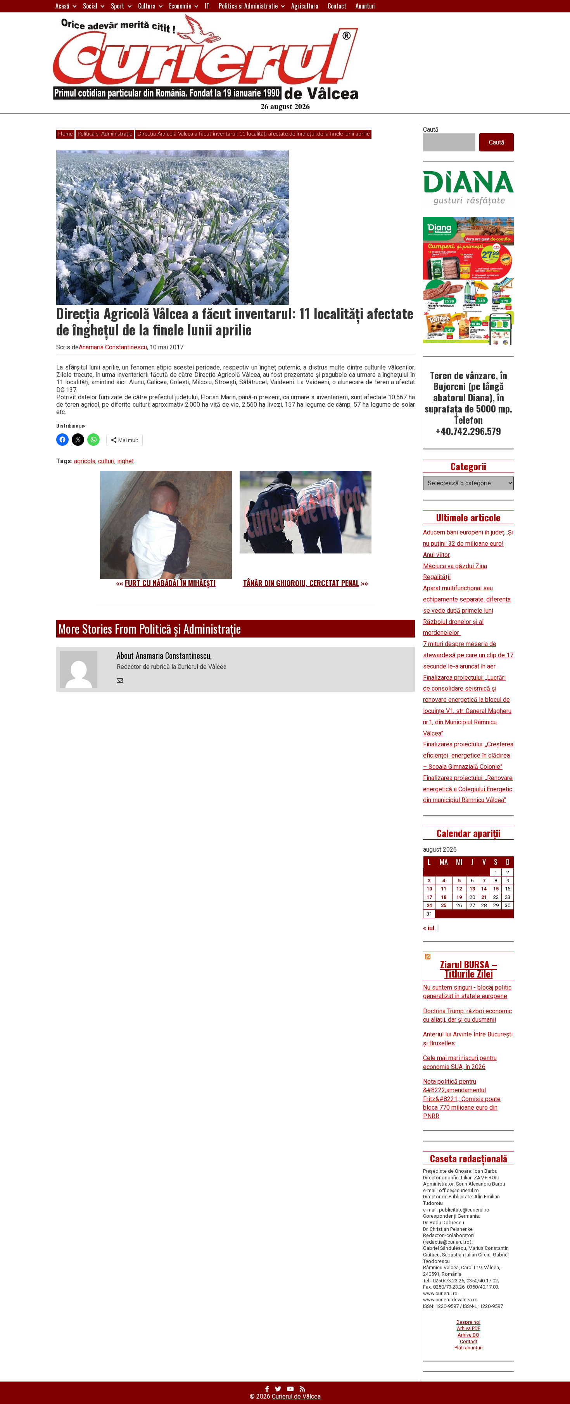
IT (207, 5)
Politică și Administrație (105, 134)
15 (496, 889)
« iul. (429, 928)
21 (484, 897)
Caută (431, 129)
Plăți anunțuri (468, 1348)
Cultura (146, 5)
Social (90, 5)
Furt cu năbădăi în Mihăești (170, 583)
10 (429, 889)
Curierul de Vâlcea (296, 1396)
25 (443, 905)
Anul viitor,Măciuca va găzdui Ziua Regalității (455, 566)
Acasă (62, 5)
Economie (180, 5)
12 (459, 889)
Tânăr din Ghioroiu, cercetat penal (301, 583)
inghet (125, 461)
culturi (106, 461)
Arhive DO (468, 1335)
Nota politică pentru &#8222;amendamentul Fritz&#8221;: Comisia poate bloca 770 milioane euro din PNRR (462, 1099)
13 (472, 889)
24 (429, 905)
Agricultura (304, 5)
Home (65, 134)
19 (459, 897)
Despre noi (468, 1322)
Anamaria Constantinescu (113, 347)
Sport (117, 5)
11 (443, 889)
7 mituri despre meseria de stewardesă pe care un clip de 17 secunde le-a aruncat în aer (468, 655)
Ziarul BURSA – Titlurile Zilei (468, 968)
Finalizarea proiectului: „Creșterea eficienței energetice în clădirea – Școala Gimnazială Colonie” (468, 755)
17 (429, 897)
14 (484, 889)
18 (443, 897)
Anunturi (366, 5)
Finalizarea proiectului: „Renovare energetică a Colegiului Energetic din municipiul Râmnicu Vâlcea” (468, 789)
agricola (84, 461)
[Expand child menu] (75, 6)
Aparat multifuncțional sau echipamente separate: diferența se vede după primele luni (467, 599)
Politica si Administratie (248, 5)
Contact (337, 5)
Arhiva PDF (468, 1328)
